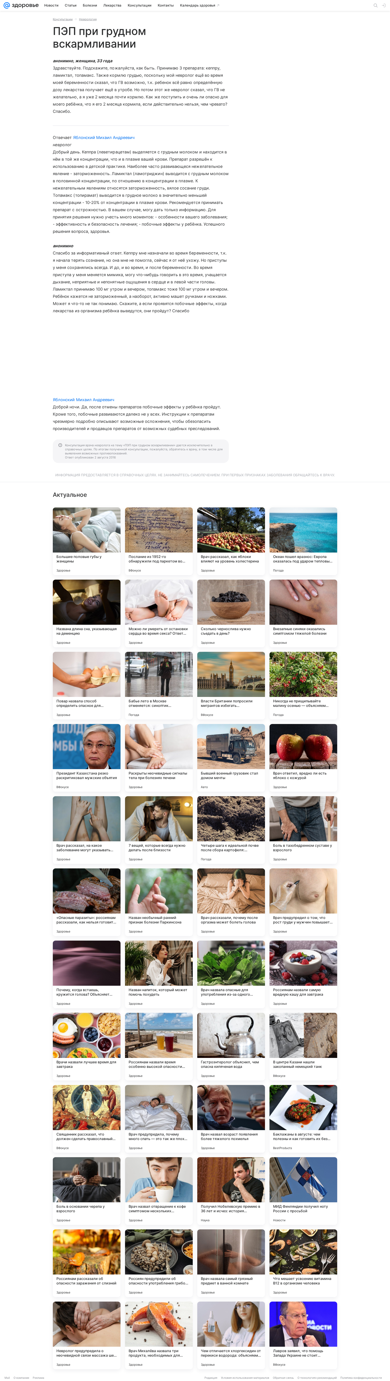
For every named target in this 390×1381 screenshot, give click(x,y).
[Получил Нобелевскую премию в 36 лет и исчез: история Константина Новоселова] (231, 1191)
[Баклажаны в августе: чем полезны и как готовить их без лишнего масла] (303, 1119)
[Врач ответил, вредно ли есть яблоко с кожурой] (303, 758)
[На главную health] (24, 5)
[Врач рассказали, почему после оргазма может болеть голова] (231, 902)
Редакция (210, 1377)
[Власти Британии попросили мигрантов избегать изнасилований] (231, 685)
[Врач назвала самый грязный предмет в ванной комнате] (231, 1263)
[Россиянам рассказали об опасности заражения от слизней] (87, 1263)
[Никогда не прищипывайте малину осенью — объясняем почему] (303, 685)
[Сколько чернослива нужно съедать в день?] (231, 613)
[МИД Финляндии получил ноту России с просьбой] (303, 1191)
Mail (7, 1377)
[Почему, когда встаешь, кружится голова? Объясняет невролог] (87, 974)
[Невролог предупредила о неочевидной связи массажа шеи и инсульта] (87, 1335)
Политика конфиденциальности (361, 1377)
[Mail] (7, 5)
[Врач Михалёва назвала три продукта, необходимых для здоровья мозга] (159, 1335)
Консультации (63, 19)
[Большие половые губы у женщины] (87, 541)
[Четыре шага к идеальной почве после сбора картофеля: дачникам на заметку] (231, 830)
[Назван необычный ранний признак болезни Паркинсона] (159, 902)
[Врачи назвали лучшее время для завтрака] (87, 1046)
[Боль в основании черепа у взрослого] (87, 1191)
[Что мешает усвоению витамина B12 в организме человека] (303, 1263)
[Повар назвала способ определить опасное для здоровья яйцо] (87, 685)
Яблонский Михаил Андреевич (104, 137)
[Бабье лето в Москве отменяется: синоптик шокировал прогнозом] (159, 685)
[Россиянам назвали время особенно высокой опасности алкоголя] (159, 1046)
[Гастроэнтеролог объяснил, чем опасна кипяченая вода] (231, 1046)
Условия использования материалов (245, 1377)
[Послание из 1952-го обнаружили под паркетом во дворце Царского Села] (159, 541)
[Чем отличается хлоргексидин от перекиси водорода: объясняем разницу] (231, 1335)
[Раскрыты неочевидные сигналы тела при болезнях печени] (159, 758)
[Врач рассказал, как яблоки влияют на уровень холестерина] (231, 541)
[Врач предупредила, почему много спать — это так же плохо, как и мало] (159, 1119)
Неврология (88, 19)
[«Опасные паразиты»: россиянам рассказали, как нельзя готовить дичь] (87, 902)
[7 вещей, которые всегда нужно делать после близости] (159, 830)
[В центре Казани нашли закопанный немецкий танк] (303, 1046)
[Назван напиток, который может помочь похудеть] (159, 974)
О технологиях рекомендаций (317, 1377)
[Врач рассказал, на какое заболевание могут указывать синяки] (87, 830)
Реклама (38, 1377)
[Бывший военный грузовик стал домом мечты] (231, 758)
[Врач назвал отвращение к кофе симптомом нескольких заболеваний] (159, 1191)
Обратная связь (283, 1377)
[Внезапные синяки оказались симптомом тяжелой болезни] (303, 613)
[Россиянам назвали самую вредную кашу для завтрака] (303, 974)
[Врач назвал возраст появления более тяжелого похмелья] (231, 1119)
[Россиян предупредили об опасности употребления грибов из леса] (159, 1263)
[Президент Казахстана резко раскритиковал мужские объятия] (87, 758)
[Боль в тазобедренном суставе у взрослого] (303, 830)
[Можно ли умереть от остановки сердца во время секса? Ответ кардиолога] (159, 613)
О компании (21, 1377)
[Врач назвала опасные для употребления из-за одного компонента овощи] (231, 974)
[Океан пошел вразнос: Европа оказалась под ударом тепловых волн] (303, 541)
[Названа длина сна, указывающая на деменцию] (87, 613)
